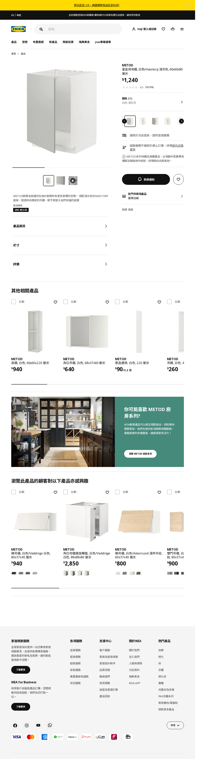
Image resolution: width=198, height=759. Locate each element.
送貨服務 (75, 650)
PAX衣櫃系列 (166, 696)
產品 (23, 53)
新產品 (53, 42)
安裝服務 (75, 670)
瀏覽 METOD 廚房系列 (140, 453)
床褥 (161, 650)
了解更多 (20, 669)
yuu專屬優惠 (103, 42)
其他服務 (75, 683)
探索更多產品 (166, 709)
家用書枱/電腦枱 (168, 703)
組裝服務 (75, 663)
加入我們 (134, 657)
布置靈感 (38, 42)
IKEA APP (134, 683)
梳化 (161, 657)
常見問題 (104, 683)
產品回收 (104, 696)
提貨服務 (75, 657)
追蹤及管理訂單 (108, 689)
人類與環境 (135, 663)
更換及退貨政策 (108, 657)
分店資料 (134, 670)
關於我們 (134, 650)
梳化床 (162, 676)
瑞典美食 (84, 42)
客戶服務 (104, 650)
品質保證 (104, 670)
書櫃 (161, 683)
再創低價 (68, 42)
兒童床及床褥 (166, 689)
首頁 (13, 53)
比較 (21, 301)
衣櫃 (161, 670)
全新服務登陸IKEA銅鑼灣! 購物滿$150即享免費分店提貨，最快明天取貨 (104, 15)
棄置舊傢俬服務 (79, 676)
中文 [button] (173, 725)
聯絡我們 (104, 676)
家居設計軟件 (107, 663)
